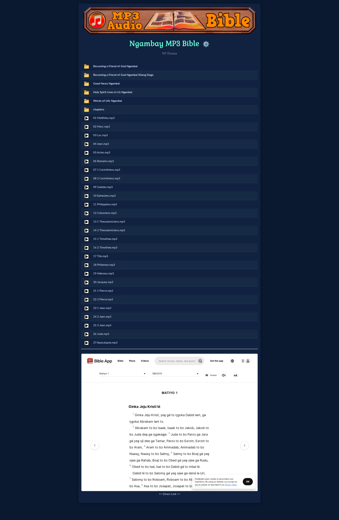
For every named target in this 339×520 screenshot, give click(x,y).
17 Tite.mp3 (100, 256)
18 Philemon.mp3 (104, 264)
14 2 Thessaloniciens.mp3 (109, 230)
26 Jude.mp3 (101, 334)
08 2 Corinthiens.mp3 (106, 178)
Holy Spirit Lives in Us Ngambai (112, 92)
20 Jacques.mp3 (103, 282)
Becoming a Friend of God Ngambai (115, 66)
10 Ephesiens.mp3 (104, 195)
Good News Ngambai (106, 83)
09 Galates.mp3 (103, 187)
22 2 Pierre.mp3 (103, 299)
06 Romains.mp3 (103, 161)
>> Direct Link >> (169, 494)
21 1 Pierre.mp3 (103, 290)
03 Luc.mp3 (100, 135)
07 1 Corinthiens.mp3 (106, 169)
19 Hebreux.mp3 (103, 273)
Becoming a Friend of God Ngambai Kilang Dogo (123, 75)
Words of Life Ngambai (107, 100)
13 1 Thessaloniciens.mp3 (109, 221)
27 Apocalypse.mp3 (105, 342)
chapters (98, 109)
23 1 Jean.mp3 (102, 308)
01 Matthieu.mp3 (104, 118)
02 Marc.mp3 (101, 126)
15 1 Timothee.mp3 (105, 239)
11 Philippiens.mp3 (105, 204)
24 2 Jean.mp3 (102, 316)
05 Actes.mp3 (101, 152)
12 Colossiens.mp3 (105, 213)
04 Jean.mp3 (101, 143)
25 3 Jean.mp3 (102, 325)
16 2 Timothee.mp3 (105, 247)
